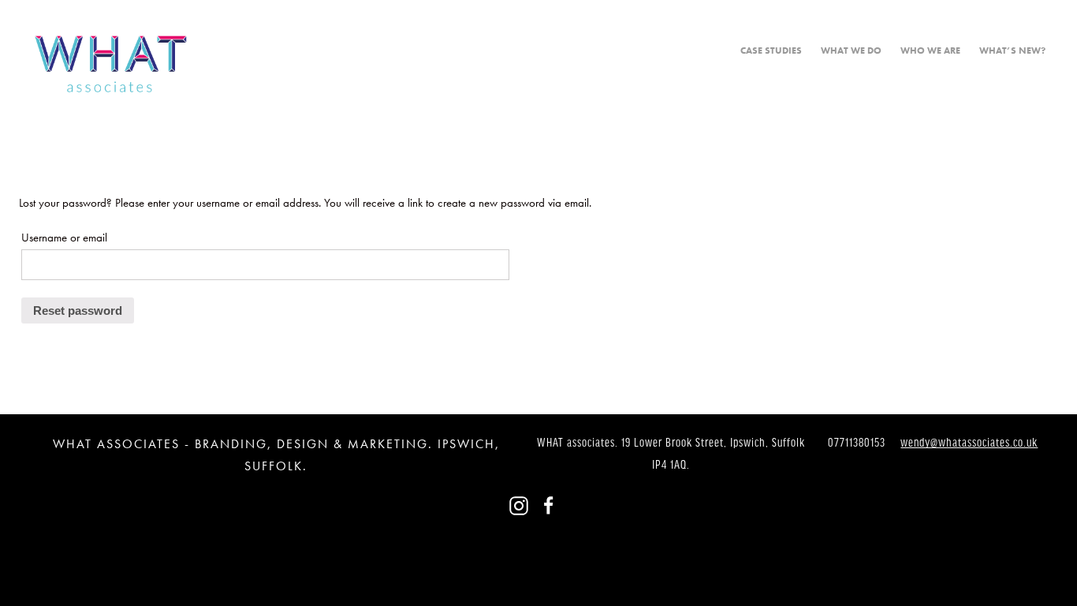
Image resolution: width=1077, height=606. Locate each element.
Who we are (930, 50)
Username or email (64, 237)
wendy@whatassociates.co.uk (969, 443)
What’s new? (1012, 50)
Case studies (771, 50)
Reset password (77, 310)
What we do (851, 50)
